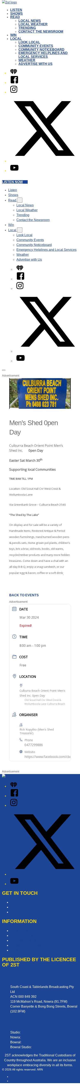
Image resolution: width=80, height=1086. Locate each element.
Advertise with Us (35, 64)
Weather (26, 60)
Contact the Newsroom (40, 31)
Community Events (35, 46)
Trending (27, 28)
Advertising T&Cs (23, 940)
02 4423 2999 (31, 1032)
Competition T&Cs (23, 935)
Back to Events (24, 595)
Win (13, 35)
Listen (16, 10)
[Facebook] (14, 82)
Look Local (29, 42)
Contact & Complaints (26, 902)
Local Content (20, 950)
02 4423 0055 (32, 1037)
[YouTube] (14, 170)
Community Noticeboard (41, 49)
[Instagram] (13, 92)
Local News (29, 20)
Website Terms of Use (26, 945)
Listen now (12, 182)
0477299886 (33, 745)
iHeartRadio (18, 1081)
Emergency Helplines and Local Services (43, 54)
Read (15, 17)
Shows (16, 13)
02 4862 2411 (32, 1042)
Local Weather (33, 24)
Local (16, 38)
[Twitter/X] (44, 161)
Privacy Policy (20, 930)
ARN (13, 1076)
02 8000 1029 (42, 1047)
